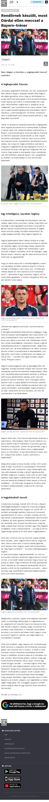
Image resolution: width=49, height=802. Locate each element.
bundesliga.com (15, 695)
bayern (13, 6)
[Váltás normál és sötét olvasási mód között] (17, 2)
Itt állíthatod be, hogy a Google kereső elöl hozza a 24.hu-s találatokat (27, 705)
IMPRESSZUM (9, 744)
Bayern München (25, 6)
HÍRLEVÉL (8, 739)
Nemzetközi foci (10, 10)
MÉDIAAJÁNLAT (10, 757)
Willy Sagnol (40, 6)
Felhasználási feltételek (15, 748)
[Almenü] (12, 2)
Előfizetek (37, 2)
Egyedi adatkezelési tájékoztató (17, 753)
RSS (6, 735)
